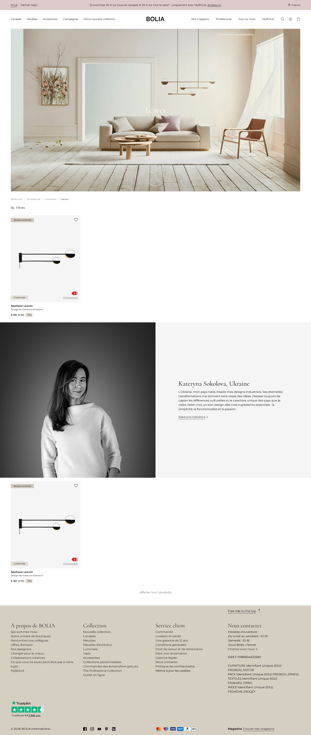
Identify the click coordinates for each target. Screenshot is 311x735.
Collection (94, 625)
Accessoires (91, 657)
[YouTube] (99, 729)
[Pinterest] (106, 729)
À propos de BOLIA (33, 625)
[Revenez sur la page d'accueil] (155, 19)
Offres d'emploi (22, 645)
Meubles (89, 640)
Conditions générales (171, 645)
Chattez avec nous (241, 649)
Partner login (29, 5)
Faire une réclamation (171, 653)
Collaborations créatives (28, 657)
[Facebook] (85, 729)
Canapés (89, 636)
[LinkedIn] (114, 729)
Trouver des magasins (258, 729)
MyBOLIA (17, 670)
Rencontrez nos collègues (29, 640)
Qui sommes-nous (24, 632)
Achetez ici (214, 5)
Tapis (87, 653)
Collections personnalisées (102, 662)
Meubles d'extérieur (97, 645)
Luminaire (90, 649)
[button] (13, 208)
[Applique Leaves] (45, 266)
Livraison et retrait (168, 636)
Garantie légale (166, 657)
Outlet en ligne (94, 675)
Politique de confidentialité (175, 666)
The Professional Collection (102, 670)
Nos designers (21, 649)
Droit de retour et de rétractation (179, 649)
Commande (164, 632)
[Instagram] (92, 729)
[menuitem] (17, 19)
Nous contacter (167, 662)
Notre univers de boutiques (31, 636)
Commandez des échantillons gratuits (110, 666)
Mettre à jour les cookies (173, 670)
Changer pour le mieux (27, 653)
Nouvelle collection (97, 632)
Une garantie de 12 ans (172, 640)
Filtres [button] (20, 207)
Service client (170, 625)
